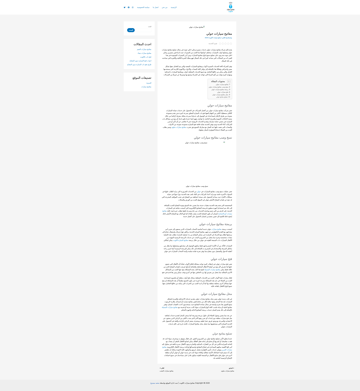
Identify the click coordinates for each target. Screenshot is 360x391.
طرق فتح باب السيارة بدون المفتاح (139, 64)
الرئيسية (174, 7)
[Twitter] (124, 7)
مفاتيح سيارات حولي (222, 84)
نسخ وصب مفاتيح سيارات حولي (218, 87)
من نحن (164, 7)
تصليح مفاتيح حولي (222, 97)
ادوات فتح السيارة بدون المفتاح (140, 61)
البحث (149, 26)
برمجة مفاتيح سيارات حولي (219, 89)
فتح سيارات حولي (222, 92)
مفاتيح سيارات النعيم (144, 49)
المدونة (148, 83)
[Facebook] (128, 7)
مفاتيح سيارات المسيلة (212, 270)
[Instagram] (133, 7)
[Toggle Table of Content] (228, 81)
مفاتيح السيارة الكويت (181, 240)
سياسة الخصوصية (143, 7)
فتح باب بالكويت (145, 57)
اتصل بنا (155, 7)
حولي (199, 191)
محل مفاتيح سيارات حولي (220, 95)
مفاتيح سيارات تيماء (144, 53)
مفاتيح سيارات (217, 37)
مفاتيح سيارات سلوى (178, 127)
